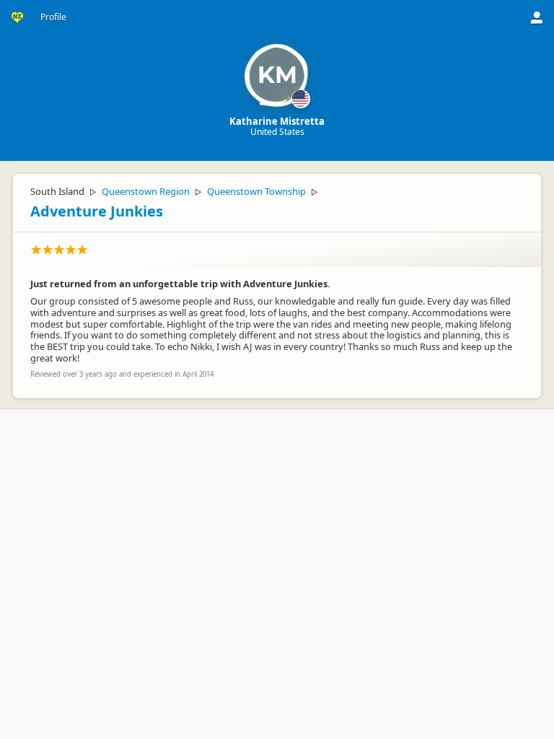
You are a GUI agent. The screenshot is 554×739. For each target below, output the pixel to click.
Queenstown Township (256, 191)
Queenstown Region (146, 191)
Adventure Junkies (96, 211)
